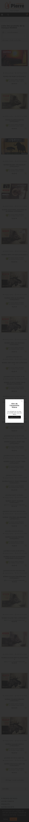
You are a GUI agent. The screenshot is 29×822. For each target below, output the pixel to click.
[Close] (22, 401)
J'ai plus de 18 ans (14, 417)
